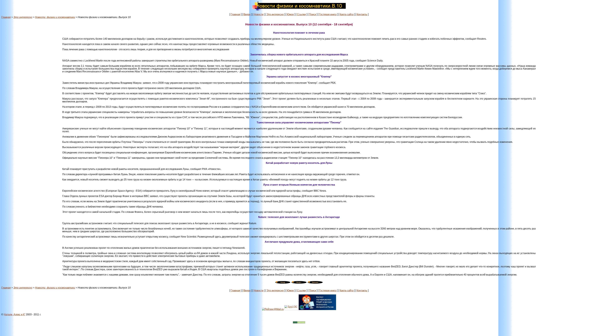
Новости (258, 14)
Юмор (290, 14)
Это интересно (275, 14)
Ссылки (301, 14)
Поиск (312, 14)
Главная (235, 14)
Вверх (247, 14)
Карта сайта (347, 14)
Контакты (362, 14)
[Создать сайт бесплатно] (299, 322)
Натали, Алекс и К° (14, 314)
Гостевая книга (328, 14)
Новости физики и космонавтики (55, 17)
